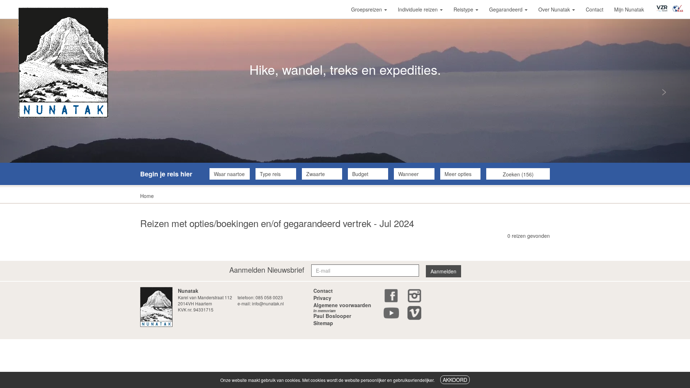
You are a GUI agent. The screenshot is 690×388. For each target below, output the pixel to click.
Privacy (322, 297)
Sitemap (323, 323)
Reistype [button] (464, 9)
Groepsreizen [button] (367, 9)
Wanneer (408, 173)
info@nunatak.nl (268, 303)
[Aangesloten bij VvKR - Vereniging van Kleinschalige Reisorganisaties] (679, 6)
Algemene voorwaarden (342, 305)
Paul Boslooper (332, 314)
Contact (594, 9)
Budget (360, 173)
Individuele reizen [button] (418, 9)
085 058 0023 (269, 297)
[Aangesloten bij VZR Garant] (664, 5)
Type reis (270, 173)
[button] (638, 91)
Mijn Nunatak (629, 9)
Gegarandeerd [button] (506, 9)
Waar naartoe (229, 173)
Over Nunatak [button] (554, 9)
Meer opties (458, 173)
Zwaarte (315, 173)
